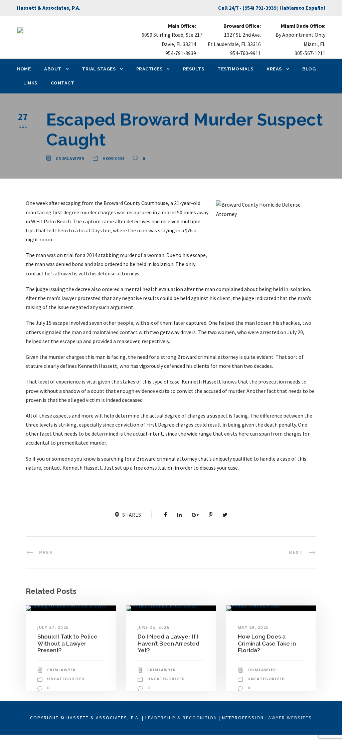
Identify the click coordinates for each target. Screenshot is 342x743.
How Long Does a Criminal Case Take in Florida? (267, 643)
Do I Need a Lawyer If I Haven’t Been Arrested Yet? (168, 643)
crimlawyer (70, 158)
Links (30, 82)
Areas (274, 68)
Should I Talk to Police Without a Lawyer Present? (67, 643)
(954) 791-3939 (259, 7)
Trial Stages (99, 68)
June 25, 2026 (154, 627)
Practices (149, 68)
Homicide (114, 158)
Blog (309, 68)
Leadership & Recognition (181, 718)
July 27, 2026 (53, 627)
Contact (62, 82)
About (52, 68)
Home (24, 68)
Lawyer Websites (289, 718)
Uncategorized (65, 678)
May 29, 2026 (253, 627)
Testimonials (235, 68)
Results (193, 68)
